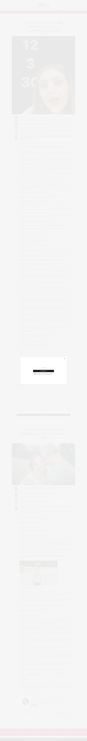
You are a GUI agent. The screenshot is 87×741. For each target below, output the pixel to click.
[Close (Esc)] (65, 359)
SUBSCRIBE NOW (43, 370)
